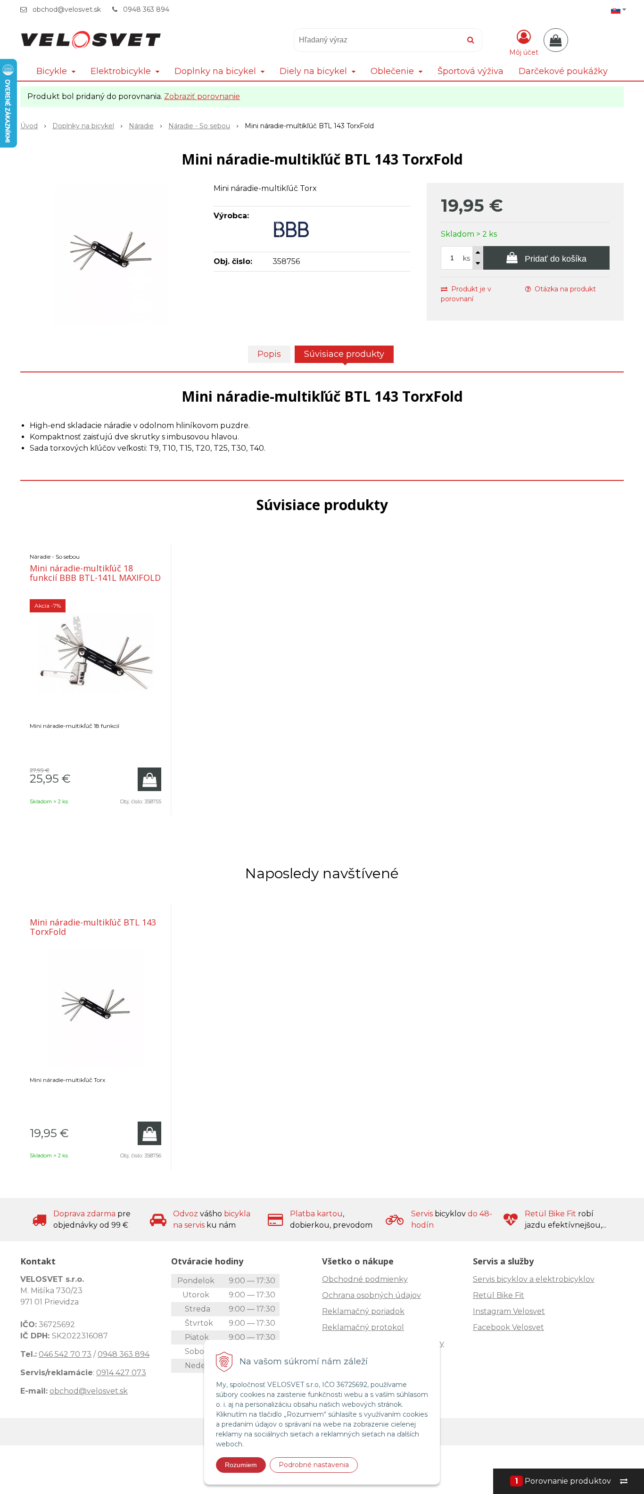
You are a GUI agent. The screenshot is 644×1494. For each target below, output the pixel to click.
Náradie (141, 126)
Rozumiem (241, 1465)
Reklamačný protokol (363, 1327)
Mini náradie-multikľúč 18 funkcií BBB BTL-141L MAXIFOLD (95, 572)
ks (466, 258)
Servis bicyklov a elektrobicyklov (533, 1279)
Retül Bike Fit (498, 1295)
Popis (269, 354)
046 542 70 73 (65, 1354)
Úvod (29, 126)
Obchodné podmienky (365, 1279)
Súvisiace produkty (344, 354)
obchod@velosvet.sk (67, 9)
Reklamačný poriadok (363, 1311)
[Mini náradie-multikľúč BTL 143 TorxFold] (110, 253)
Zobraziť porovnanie (202, 96)
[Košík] (556, 40)
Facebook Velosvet (508, 1327)
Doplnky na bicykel (83, 126)
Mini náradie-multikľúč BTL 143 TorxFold (93, 926)
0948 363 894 (146, 9)
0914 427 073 (121, 1372)
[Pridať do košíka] (149, 779)
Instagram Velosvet (509, 1311)
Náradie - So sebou (199, 126)
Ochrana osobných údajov (371, 1295)
